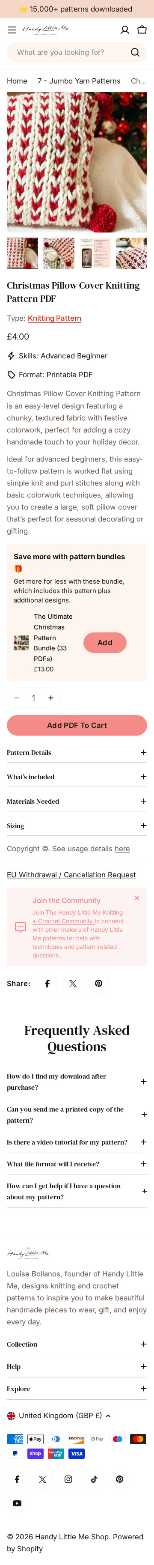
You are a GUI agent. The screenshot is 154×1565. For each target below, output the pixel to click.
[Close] (137, 898)
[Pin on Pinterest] (99, 983)
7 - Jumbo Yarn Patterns (79, 81)
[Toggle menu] (12, 30)
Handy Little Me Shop (72, 1536)
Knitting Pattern (54, 318)
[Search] (135, 52)
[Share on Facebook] (47, 983)
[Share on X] (73, 983)
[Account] (125, 30)
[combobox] (77, 52)
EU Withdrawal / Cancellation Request (71, 874)
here (122, 848)
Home (17, 81)
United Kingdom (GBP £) (60, 1415)
